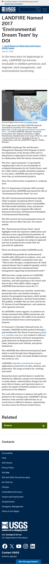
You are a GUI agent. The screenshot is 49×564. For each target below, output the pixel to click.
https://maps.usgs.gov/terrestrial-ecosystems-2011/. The (24, 131)
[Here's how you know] (24, 3)
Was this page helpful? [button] (28, 562)
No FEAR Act (7, 482)
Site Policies (7, 463)
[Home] (8, 12)
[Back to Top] (40, 555)
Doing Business (8, 502)
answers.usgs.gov (9, 556)
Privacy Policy (8, 468)
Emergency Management (12, 507)
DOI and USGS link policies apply (16, 477)
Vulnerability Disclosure (12, 492)
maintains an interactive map (25, 363)
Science (8, 425)
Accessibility (7, 453)
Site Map (5, 473)
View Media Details (31, 122)
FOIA (4, 458)
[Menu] (44, 10)
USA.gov (5, 487)
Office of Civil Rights (10, 511)
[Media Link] (24, 105)
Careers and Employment (12, 497)
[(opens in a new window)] (5, 546)
